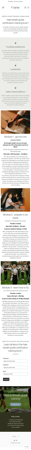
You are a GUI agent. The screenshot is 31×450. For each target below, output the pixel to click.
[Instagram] (14, 440)
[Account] (25, 7)
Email (4, 371)
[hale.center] (15, 7)
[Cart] (28, 7)
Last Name (6, 364)
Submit (6, 379)
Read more (15, 404)
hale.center (17, 443)
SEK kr (14, 436)
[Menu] (3, 7)
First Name (6, 358)
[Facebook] (16, 440)
